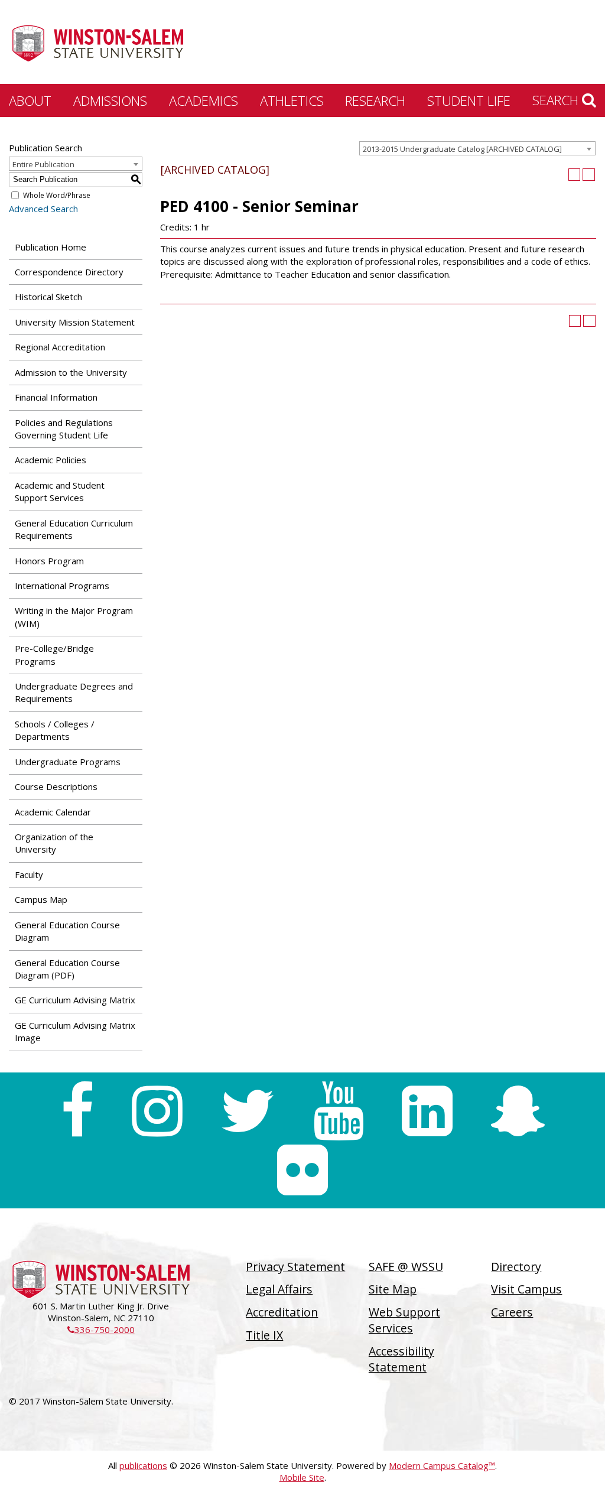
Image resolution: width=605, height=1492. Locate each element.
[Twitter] (247, 1110)
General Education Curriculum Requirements (74, 529)
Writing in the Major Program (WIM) (74, 616)
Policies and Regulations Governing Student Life (64, 429)
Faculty (29, 874)
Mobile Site (301, 1477)
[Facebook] (77, 1110)
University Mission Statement (75, 322)
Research (375, 100)
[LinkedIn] (427, 1110)
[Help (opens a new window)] (589, 174)
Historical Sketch (48, 297)
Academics (203, 100)
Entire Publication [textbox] (43, 164)
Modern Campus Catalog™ (442, 1465)
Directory (516, 1267)
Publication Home (50, 247)
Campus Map (41, 899)
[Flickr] (302, 1170)
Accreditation (282, 1312)
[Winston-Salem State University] (97, 43)
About (30, 100)
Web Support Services (404, 1320)
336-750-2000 (101, 1329)
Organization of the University (54, 843)
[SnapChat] (517, 1110)
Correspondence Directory (69, 272)
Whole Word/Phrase (56, 195)
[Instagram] (157, 1110)
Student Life (468, 100)
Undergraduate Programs (68, 762)
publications (143, 1465)
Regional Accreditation (60, 347)
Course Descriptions (56, 786)
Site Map (393, 1289)
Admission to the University (71, 372)
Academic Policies (50, 460)
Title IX (264, 1335)
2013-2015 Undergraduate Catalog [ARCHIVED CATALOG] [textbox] (462, 149)
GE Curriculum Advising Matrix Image (75, 1031)
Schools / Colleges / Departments (55, 730)
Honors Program (49, 561)
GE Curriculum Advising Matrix (75, 1000)
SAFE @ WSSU (406, 1267)
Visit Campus (526, 1289)
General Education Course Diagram (67, 931)
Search (557, 100)
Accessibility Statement (401, 1359)
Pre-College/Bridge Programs (54, 654)
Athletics (292, 100)
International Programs (62, 585)
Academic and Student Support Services (60, 491)
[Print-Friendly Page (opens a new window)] (574, 174)
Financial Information (56, 397)
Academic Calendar (53, 812)
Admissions (110, 100)
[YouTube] (338, 1110)
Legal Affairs (279, 1289)
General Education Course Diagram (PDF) (67, 969)
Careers (512, 1312)
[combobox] (477, 148)
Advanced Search (43, 208)
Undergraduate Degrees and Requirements (74, 692)
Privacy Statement (295, 1267)
